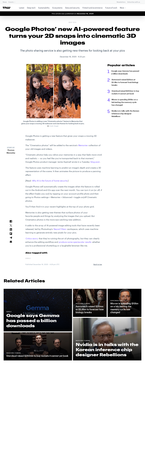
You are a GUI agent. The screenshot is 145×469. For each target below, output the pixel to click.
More (122, 7)
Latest (21, 7)
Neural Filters (60, 229)
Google (28, 258)
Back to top (97, 264)
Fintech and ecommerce (92, 7)
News (5, 2)
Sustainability (44, 7)
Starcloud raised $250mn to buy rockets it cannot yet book (125, 92)
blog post (95, 162)
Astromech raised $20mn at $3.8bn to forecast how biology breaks (125, 82)
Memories (83, 145)
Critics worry (32, 238)
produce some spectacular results (75, 242)
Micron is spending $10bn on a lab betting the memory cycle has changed (125, 102)
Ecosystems (57, 7)
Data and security (72, 7)
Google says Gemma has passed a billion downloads (125, 72)
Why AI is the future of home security (50, 180)
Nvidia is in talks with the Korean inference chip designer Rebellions (125, 113)
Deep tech (31, 7)
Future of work (111, 7)
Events (10, 2)
